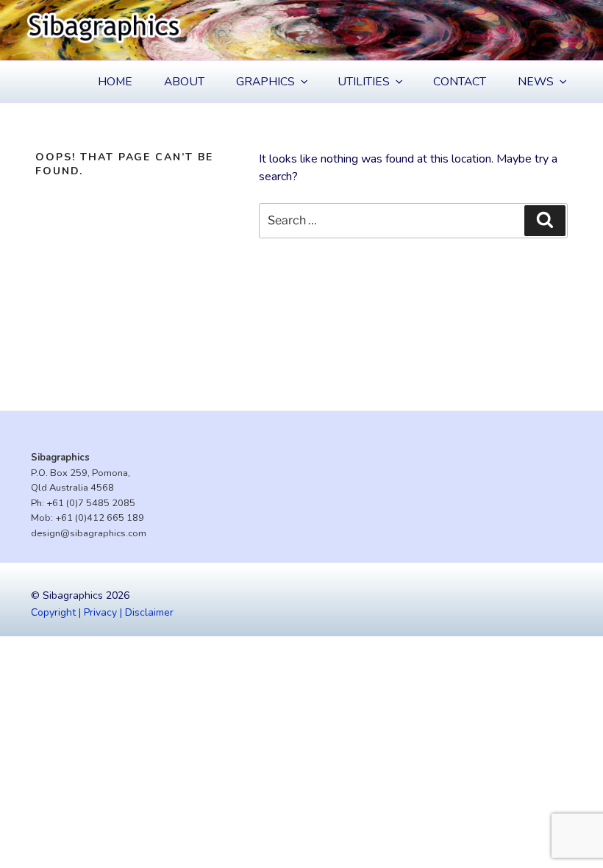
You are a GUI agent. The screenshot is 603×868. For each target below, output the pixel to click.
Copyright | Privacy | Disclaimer (102, 612)
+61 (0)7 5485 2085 (90, 503)
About (184, 82)
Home (115, 82)
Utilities (364, 82)
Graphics (265, 82)
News (536, 82)
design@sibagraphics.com (88, 533)
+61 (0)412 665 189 (99, 517)
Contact (459, 82)
